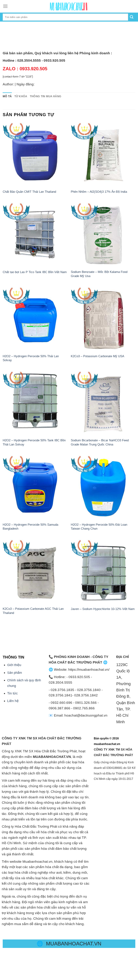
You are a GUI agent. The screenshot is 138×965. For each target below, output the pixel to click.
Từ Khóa (20, 96)
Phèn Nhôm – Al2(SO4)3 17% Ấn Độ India (99, 191)
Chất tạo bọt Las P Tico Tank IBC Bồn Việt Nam (35, 272)
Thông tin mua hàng (45, 96)
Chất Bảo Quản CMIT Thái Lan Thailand (29, 191)
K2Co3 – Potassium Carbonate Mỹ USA (97, 356)
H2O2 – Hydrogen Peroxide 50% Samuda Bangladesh (30, 526)
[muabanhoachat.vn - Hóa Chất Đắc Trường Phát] (69, 6)
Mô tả (7, 96)
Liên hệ (13, 701)
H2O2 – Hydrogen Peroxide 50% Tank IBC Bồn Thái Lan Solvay (34, 442)
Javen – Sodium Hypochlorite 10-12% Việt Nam (103, 609)
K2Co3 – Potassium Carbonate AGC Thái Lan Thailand (33, 610)
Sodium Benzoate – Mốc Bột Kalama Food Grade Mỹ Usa (99, 274)
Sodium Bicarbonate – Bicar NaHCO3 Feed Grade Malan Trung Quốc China (100, 442)
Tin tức (12, 693)
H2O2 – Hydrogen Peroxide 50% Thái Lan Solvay (31, 358)
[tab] (7, 96)
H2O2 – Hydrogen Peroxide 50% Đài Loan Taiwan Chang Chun (99, 526)
